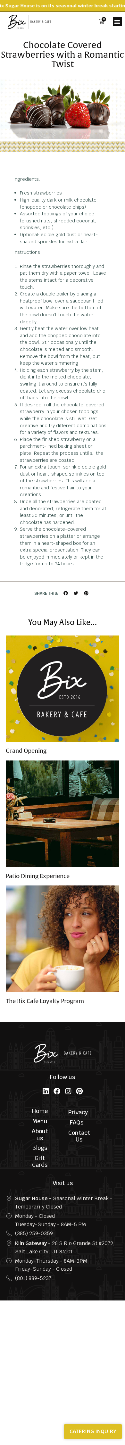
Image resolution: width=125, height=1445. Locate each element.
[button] (117, 21)
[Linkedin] (45, 1091)
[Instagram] (68, 1091)
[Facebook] (57, 1091)
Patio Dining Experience (38, 876)
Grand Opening (26, 751)
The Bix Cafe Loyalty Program (45, 1001)
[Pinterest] (79, 1091)
